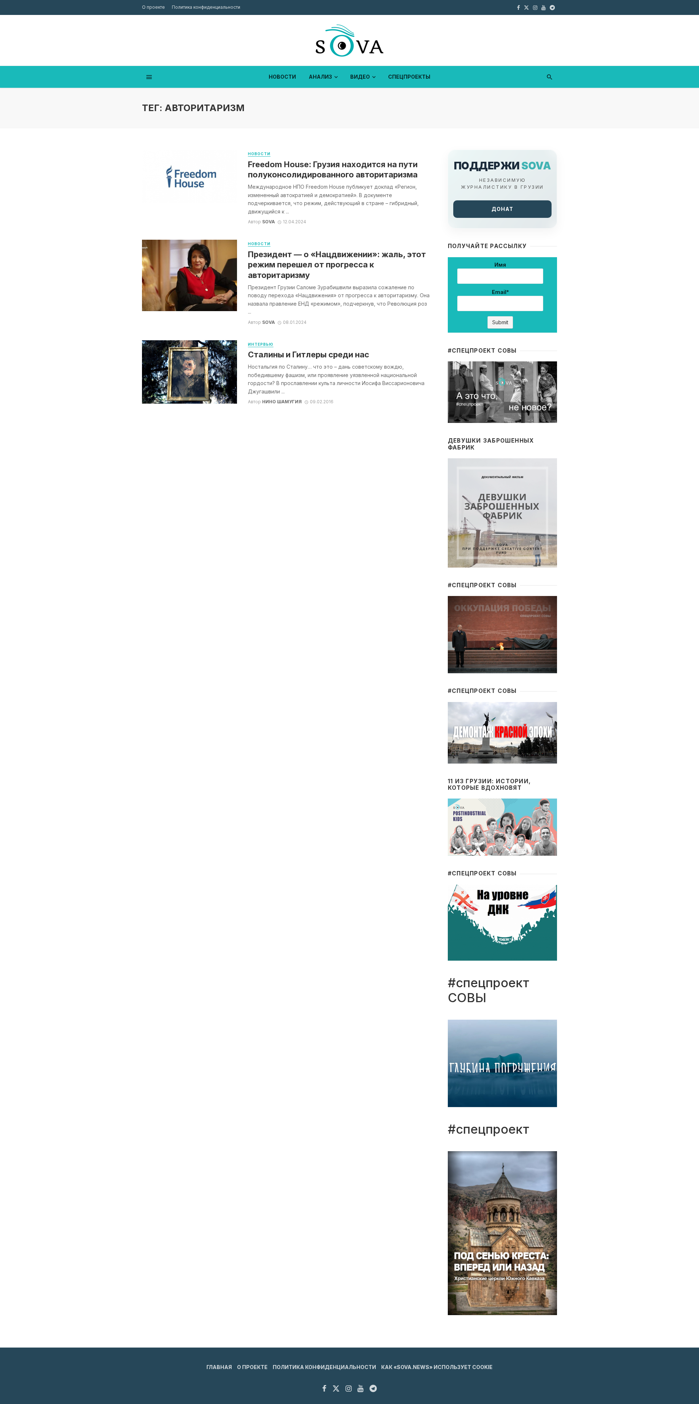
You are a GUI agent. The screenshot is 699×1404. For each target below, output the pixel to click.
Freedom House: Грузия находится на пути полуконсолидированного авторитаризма (333, 169)
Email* (500, 292)
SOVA (268, 221)
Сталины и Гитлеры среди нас (308, 354)
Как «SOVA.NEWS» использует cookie (437, 1367)
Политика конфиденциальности (206, 7)
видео (360, 77)
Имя (500, 265)
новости (282, 77)
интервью (260, 344)
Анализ (320, 77)
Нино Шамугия (282, 401)
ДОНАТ (502, 209)
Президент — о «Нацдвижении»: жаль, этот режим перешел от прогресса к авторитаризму (337, 265)
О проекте (153, 7)
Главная (219, 1367)
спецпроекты (409, 77)
